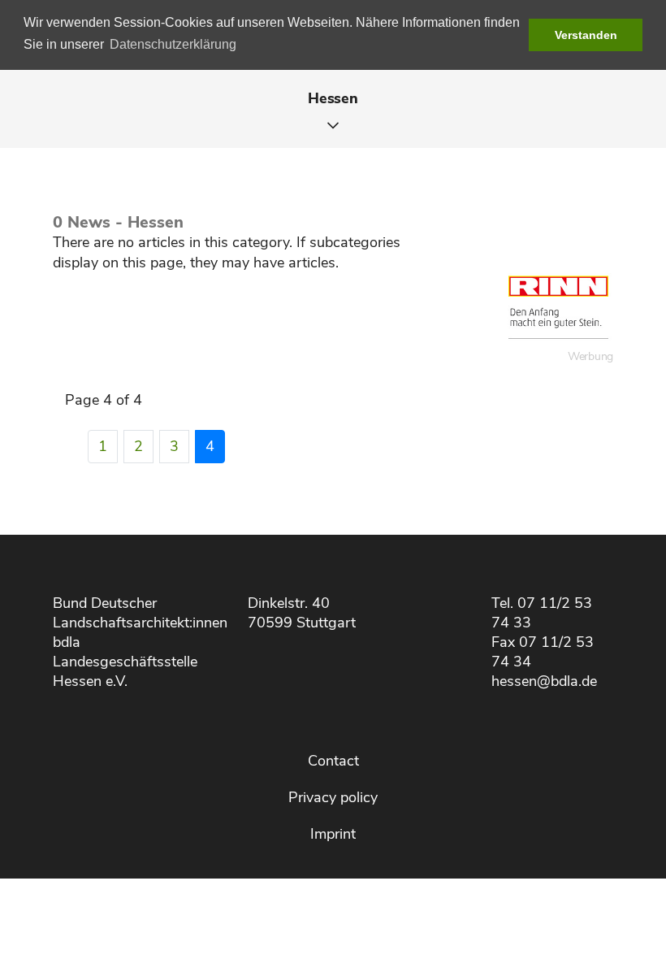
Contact (333, 760)
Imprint (333, 834)
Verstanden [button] (586, 34)
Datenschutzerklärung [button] (173, 44)
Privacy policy (333, 797)
